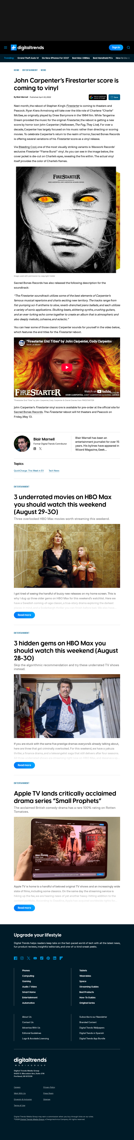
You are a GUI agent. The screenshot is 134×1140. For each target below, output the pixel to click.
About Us (27, 1016)
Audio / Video (29, 986)
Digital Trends (21, 52)
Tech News (54, 470)
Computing (28, 976)
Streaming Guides (89, 986)
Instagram (22, 958)
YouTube (35, 958)
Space (82, 981)
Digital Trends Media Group (32, 1119)
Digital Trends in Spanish (91, 1033)
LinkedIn (54, 958)
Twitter (28, 958)
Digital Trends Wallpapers (91, 1027)
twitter (40, 448)
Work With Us (20, 1093)
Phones (26, 970)
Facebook (15, 958)
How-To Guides (87, 997)
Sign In (116, 47)
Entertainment (29, 997)
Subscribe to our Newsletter (93, 1016)
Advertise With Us (31, 1027)
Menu (5, 47)
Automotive (28, 1003)
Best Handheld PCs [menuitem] (103, 58)
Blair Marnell (22, 97)
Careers (17, 1087)
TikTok (41, 958)
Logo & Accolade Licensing (35, 1038)
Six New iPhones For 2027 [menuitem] (55, 58)
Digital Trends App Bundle (92, 1038)
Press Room (48, 1093)
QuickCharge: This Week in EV (29, 470)
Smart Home (29, 992)
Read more (24, 615)
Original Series (87, 1003)
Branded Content (88, 1022)
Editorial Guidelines (31, 1033)
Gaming (26, 981)
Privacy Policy (49, 1087)
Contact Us (28, 1022)
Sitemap (46, 1099)
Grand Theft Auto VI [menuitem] (28, 58)
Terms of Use (19, 1105)
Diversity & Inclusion (23, 1099)
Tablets (83, 970)
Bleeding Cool (27, 147)
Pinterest (48, 958)
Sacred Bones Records (28, 412)
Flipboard (61, 958)
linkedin (35, 448)
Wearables (85, 976)
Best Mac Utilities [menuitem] (81, 58)
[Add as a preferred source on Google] (98, 97)
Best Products (86, 992)
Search (128, 47)
